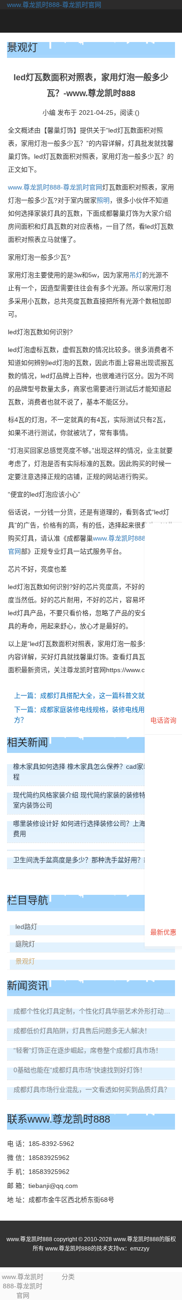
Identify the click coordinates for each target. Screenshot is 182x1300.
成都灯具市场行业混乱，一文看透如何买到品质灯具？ (92, 1089)
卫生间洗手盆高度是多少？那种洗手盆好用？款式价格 (91, 860)
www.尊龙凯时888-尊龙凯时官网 (54, 4)
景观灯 (25, 961)
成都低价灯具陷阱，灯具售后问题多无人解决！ (82, 1030)
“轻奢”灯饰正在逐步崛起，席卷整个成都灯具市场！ (88, 1050)
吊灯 (135, 275)
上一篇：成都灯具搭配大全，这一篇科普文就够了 (86, 695)
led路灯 (26, 926)
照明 (103, 200)
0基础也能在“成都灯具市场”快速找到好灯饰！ (80, 1070)
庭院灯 (25, 944)
